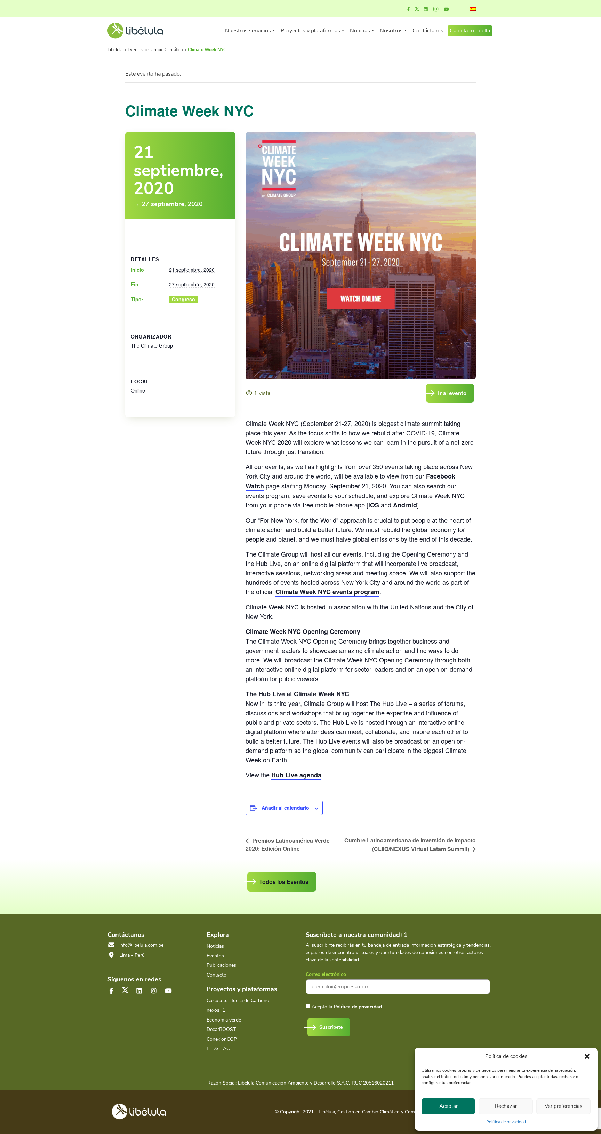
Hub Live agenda (296, 774)
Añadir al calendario (285, 807)
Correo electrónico (326, 974)
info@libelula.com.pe (141, 945)
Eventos (215, 956)
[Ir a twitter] (125, 990)
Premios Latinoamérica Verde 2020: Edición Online (288, 845)
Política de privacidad (506, 1122)
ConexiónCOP (222, 1039)
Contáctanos (427, 30)
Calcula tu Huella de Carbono (238, 1000)
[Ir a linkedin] (425, 9)
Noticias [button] (360, 30)
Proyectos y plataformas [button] (310, 30)
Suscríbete (331, 1027)
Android (405, 505)
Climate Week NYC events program (327, 591)
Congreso (183, 299)
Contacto (216, 975)
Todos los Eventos (283, 882)
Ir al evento (452, 393)
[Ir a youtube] (446, 9)
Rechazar (506, 1106)
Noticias (215, 946)
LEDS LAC (218, 1048)
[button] (587, 1056)
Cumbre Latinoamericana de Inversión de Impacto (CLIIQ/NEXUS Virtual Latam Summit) (410, 844)
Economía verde (224, 1020)
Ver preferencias (563, 1106)
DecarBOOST (221, 1029)
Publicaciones (221, 965)
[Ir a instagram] (435, 9)
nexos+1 (216, 1010)
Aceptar (448, 1106)
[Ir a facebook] (408, 9)
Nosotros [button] (391, 30)
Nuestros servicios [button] (248, 30)
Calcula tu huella (470, 30)
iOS (373, 505)
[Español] (472, 8)
